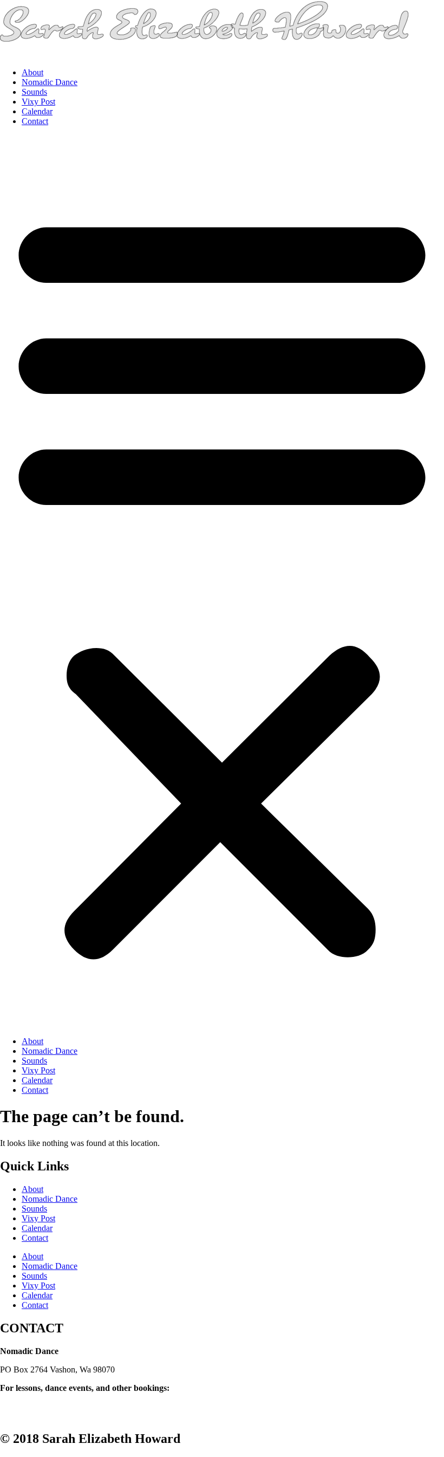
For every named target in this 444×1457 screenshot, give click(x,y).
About (32, 72)
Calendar (37, 111)
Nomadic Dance (49, 82)
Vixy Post (38, 101)
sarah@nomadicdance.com (46, 1397)
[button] (222, 581)
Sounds (34, 91)
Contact (35, 121)
